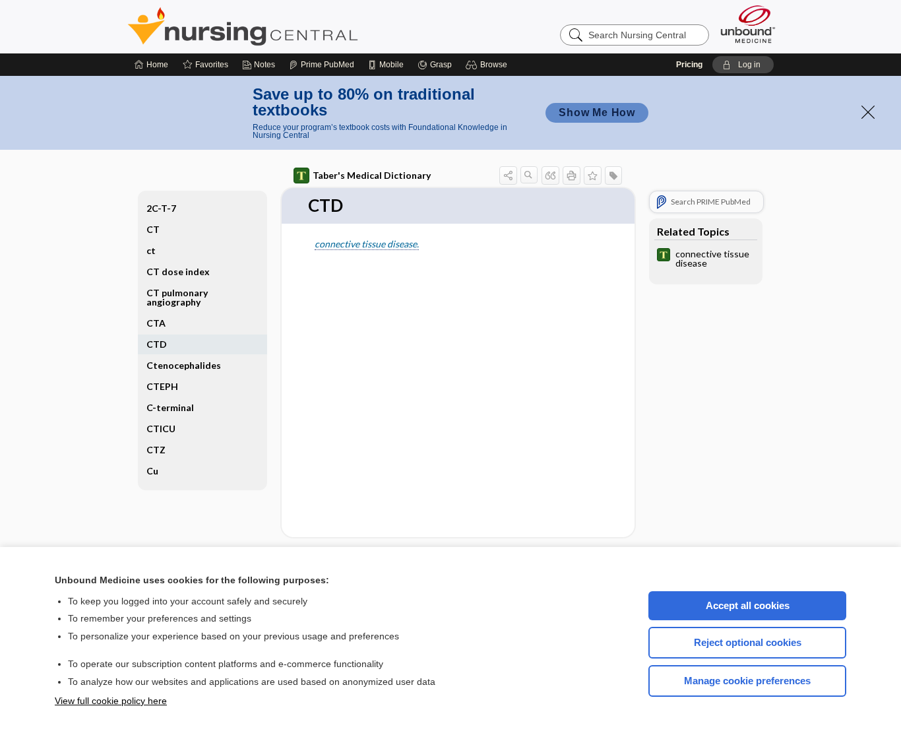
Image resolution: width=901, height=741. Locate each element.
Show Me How (597, 112)
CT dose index (178, 271)
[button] (488, 64)
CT (153, 229)
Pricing (689, 64)
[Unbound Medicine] (748, 24)
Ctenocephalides (183, 365)
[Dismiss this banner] (868, 112)
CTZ (156, 449)
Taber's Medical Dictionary (372, 175)
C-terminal (170, 407)
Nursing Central (292, 26)
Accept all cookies (748, 605)
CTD (156, 344)
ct (151, 250)
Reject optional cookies (747, 642)
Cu (152, 470)
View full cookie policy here (111, 700)
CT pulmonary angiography (177, 297)
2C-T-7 (161, 208)
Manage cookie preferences (747, 680)
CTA (156, 323)
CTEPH (162, 386)
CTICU (160, 428)
